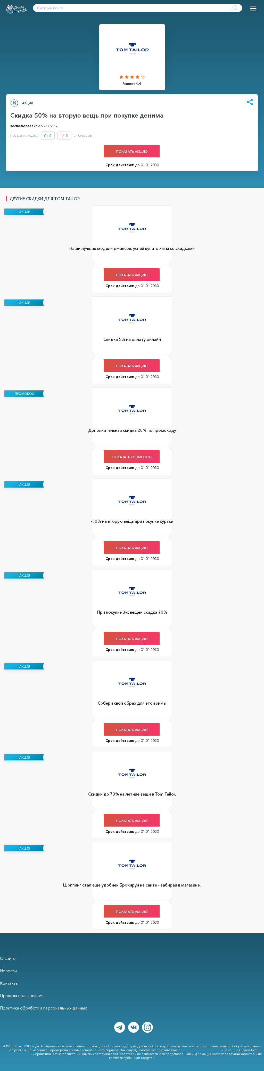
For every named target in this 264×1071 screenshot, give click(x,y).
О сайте (7, 958)
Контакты (9, 983)
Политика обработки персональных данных (43, 1008)
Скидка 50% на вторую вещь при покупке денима (87, 115)
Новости (8, 970)
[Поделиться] (250, 102)
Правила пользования (21, 995)
